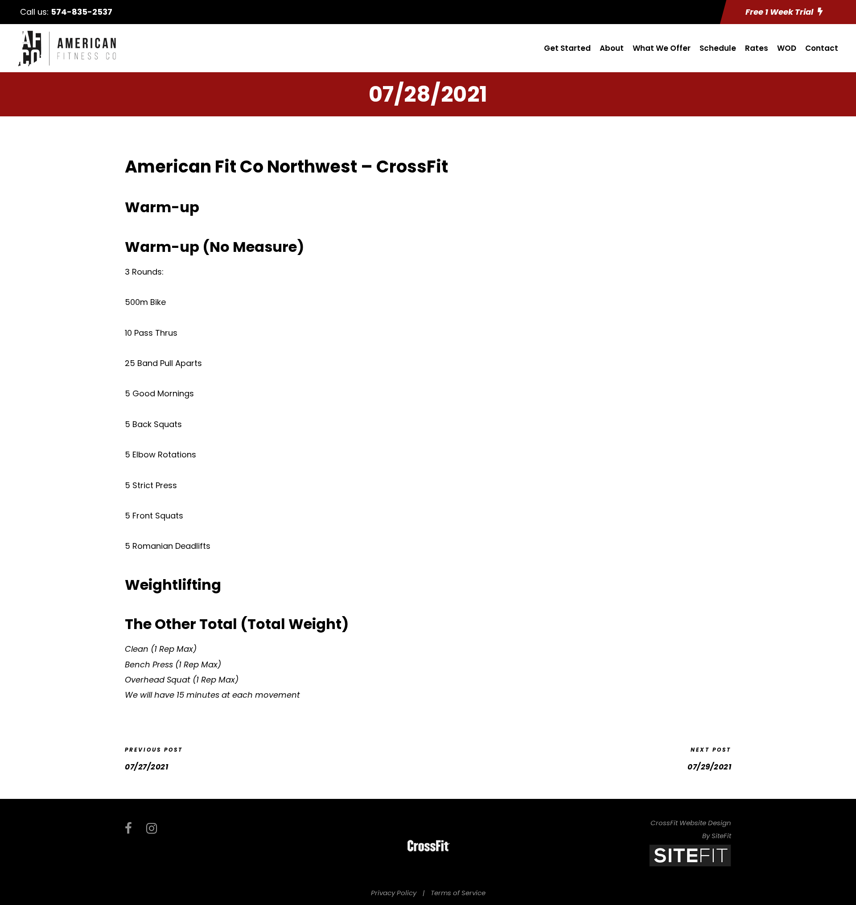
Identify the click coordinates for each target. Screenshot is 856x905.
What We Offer (662, 48)
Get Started (567, 48)
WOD (786, 48)
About (612, 48)
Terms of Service (458, 892)
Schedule (718, 48)
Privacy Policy (393, 892)
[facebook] (128, 828)
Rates (756, 48)
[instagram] (151, 828)
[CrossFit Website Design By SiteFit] (690, 855)
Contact (821, 48)
